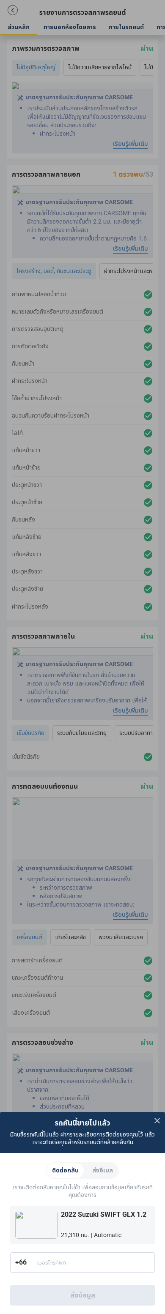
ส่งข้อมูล (82, 1295)
